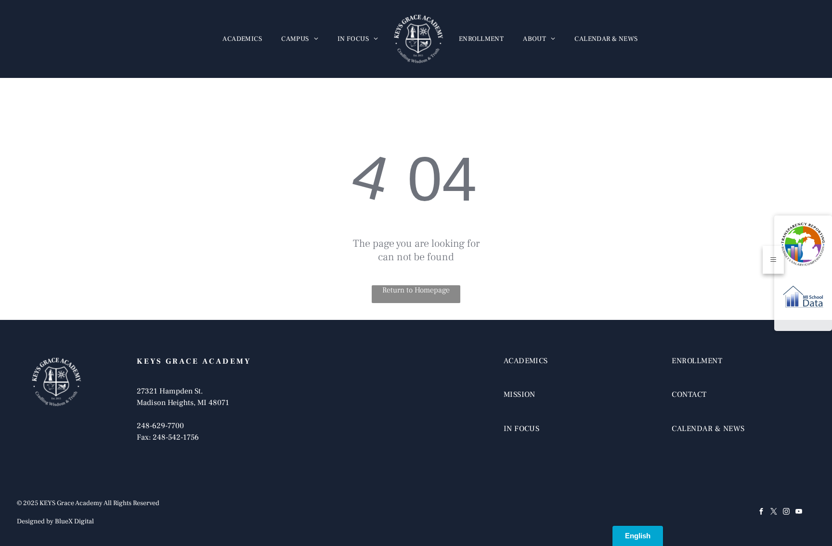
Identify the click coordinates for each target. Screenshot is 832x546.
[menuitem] (242, 39)
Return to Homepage (416, 290)
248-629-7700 (160, 426)
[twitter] (773, 512)
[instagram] (786, 512)
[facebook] (761, 512)
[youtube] (798, 512)
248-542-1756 (176, 437)
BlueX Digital (74, 521)
